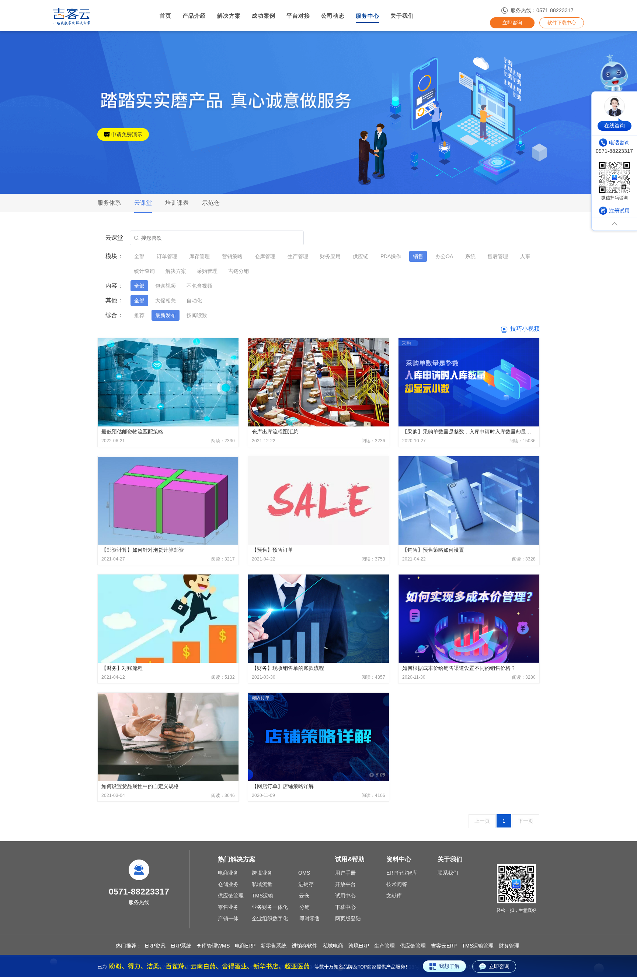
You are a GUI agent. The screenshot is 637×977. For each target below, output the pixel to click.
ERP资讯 (155, 946)
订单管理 (167, 256)
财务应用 (330, 256)
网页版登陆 (348, 918)
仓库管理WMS (213, 946)
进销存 (306, 884)
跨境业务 (262, 873)
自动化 (194, 300)
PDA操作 (390, 256)
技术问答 (396, 884)
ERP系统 (181, 946)
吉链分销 (238, 271)
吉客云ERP (444, 946)
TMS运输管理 (478, 946)
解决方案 (229, 16)
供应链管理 (231, 896)
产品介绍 (194, 16)
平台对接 (298, 16)
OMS (304, 873)
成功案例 (263, 16)
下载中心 (345, 907)
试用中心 (345, 896)
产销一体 (228, 918)
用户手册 (345, 873)
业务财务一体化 (270, 907)
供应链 (360, 256)
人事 (525, 256)
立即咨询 (512, 23)
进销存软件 (304, 946)
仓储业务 (228, 884)
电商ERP (245, 946)
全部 (139, 256)
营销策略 (232, 256)
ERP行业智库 (401, 873)
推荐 (139, 315)
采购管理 (207, 271)
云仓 (304, 896)
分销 (304, 907)
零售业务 (228, 907)
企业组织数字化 (270, 918)
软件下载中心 (561, 22)
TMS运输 (262, 896)
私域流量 (262, 884)
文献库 (394, 896)
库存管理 (199, 256)
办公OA (444, 256)
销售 (418, 256)
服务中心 (367, 16)
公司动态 (333, 16)
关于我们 (402, 16)
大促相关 (165, 300)
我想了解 (449, 966)
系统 (470, 256)
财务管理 (509, 946)
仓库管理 (265, 256)
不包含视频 (199, 286)
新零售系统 (273, 946)
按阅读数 (197, 315)
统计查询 (144, 271)
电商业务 (228, 873)
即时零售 (309, 918)
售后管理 (497, 256)
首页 (165, 16)
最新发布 (165, 315)
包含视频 (165, 286)
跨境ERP (358, 946)
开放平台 (345, 884)
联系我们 (448, 873)
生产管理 (298, 256)
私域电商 (333, 946)
